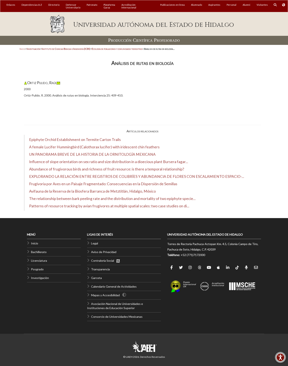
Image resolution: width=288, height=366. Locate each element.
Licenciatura (39, 260)
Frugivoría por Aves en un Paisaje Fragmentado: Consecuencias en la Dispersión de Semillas (103, 184)
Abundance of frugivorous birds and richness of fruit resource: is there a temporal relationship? (106, 169)
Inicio (22, 48)
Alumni (246, 4)
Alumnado (196, 4)
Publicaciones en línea (172, 4)
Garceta (96, 278)
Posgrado (37, 269)
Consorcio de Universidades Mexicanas (117, 316)
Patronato (92, 4)
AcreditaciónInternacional (128, 6)
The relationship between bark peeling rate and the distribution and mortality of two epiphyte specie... (112, 198)
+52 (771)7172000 (193, 255)
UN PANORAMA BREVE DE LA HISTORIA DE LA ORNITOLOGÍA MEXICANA (92, 154)
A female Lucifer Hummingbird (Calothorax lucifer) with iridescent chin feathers (94, 147)
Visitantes (262, 4)
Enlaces (11, 4)
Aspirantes (214, 4)
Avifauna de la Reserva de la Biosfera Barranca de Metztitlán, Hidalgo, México (92, 191)
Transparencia (100, 269)
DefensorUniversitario (73, 6)
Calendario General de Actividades (114, 286)
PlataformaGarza (109, 6)
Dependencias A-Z (32, 4)
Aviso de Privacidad (103, 252)
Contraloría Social (103, 260)
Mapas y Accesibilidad (105, 295)
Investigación (40, 278)
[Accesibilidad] (280, 357)
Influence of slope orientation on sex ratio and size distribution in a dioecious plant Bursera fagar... (108, 162)
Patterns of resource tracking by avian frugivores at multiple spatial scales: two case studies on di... (109, 206)
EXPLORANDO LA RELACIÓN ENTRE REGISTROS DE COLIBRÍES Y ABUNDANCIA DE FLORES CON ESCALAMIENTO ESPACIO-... (136, 176)
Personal (231, 4)
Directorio (53, 4)
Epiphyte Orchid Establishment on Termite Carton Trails (75, 139)
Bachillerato (39, 252)
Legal (94, 243)
